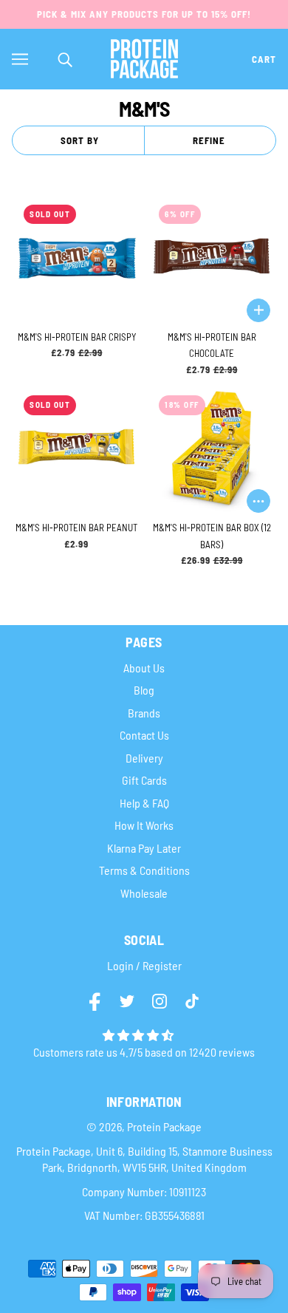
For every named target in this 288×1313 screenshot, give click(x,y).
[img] (95, 1003)
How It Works (144, 825)
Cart (264, 59)
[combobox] (70, 58)
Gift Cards (144, 780)
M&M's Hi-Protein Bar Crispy (77, 337)
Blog (144, 690)
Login (120, 965)
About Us (144, 668)
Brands (144, 713)
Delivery (144, 758)
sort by (80, 140)
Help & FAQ (144, 803)
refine (209, 140)
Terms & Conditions (144, 870)
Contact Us (144, 735)
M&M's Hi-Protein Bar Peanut (76, 527)
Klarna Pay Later (144, 848)
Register (162, 965)
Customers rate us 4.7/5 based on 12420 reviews (144, 1052)
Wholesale (144, 893)
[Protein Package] (144, 57)
